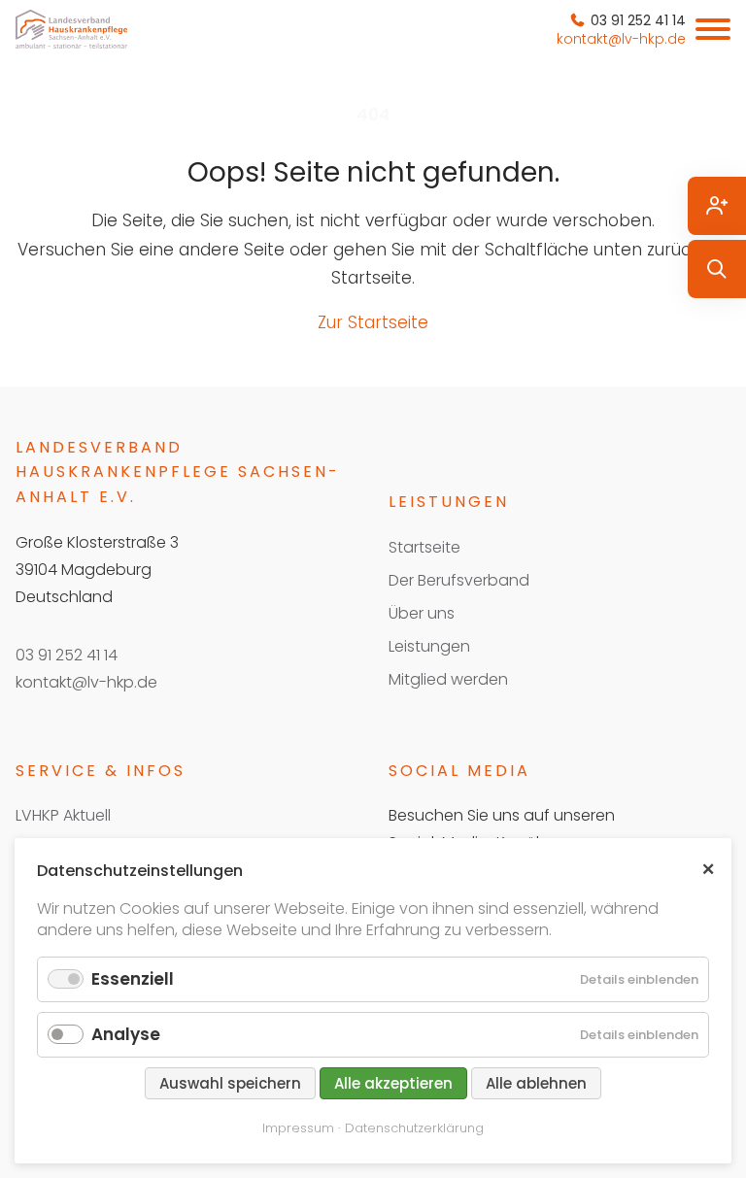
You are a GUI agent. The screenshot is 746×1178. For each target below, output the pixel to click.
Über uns (422, 613)
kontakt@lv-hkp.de (86, 682)
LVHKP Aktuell (63, 815)
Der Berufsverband (459, 580)
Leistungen (429, 646)
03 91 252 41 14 (67, 655)
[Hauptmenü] (712, 29)
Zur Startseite (373, 322)
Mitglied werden (448, 679)
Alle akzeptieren (393, 1083)
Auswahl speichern (230, 1083)
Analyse (125, 1034)
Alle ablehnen (536, 1083)
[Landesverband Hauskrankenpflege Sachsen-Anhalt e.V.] (71, 29)
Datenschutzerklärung (414, 1128)
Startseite (424, 547)
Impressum (298, 1128)
